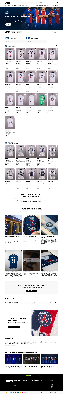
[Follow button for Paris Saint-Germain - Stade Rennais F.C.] (57, 46)
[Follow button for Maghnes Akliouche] (14, 94)
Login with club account (31, 290)
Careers (15, 385)
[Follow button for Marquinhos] (35, 49)
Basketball (22, 5)
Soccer (19, 5)
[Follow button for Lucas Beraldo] (25, 94)
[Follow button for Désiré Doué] (25, 49)
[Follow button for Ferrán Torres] (14, 49)
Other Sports (26, 5)
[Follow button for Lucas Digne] (56, 94)
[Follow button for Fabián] (46, 49)
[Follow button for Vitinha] (35, 71)
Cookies (49, 392)
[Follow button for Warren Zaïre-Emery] (56, 71)
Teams (30, 5)
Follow (9, 24)
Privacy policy (45, 392)
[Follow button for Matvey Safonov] (46, 94)
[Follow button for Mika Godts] (56, 49)
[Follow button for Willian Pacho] (25, 71)
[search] (31, 3)
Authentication (25, 384)
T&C (41, 392)
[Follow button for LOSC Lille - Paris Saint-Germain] (57, 143)
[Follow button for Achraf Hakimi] (46, 71)
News (15, 384)
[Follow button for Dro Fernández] (14, 117)
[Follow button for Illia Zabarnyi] (35, 94)
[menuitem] (51, 3)
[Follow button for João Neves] (14, 71)
